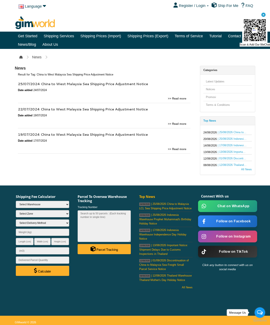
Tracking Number (87, 207)
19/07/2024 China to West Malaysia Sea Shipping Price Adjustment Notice (83, 134)
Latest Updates (215, 81)
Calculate (44, 271)
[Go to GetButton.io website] (260, 320)
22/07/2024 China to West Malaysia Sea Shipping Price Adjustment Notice (83, 109)
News (37, 57)
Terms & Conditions (218, 104)
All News (246, 169)
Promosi (211, 97)
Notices (210, 89)
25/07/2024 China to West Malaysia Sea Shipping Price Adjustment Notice (83, 83)
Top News (209, 120)
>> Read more (177, 98)
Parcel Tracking (107, 249)
